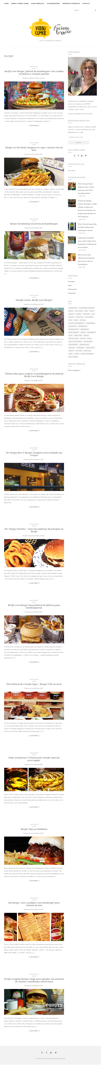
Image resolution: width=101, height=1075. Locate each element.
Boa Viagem (79, 311)
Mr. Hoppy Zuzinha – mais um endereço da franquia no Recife (34, 530)
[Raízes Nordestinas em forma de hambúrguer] (34, 245)
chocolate (79, 317)
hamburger (72, 326)
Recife (89, 338)
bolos (92, 311)
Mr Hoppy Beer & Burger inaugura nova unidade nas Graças (34, 454)
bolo (86, 311)
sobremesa (80, 347)
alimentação (73, 308)
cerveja (71, 317)
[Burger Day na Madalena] (34, 851)
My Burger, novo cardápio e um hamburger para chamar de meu (34, 904)
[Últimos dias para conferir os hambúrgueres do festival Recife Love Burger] (34, 398)
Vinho (70, 285)
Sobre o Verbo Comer (20, 3)
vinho (71, 353)
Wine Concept (73, 356)
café (93, 314)
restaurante (88, 341)
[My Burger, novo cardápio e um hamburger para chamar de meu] (34, 927)
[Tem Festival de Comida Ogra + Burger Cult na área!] (34, 706)
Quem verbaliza (37, 3)
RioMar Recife (84, 344)
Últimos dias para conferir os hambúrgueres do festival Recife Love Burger (34, 375)
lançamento (84, 329)
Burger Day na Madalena (34, 829)
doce (70, 320)
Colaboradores (53, 3)
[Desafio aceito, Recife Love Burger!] (34, 322)
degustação (89, 317)
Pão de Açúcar (74, 338)
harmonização (74, 329)
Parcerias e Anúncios (71, 3)
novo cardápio (74, 332)
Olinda (83, 332)
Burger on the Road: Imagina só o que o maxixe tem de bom (34, 149)
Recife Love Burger (75, 341)
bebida (71, 311)
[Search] (95, 10)
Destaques (34, 66)
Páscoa (86, 335)
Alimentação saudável (86, 308)
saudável (72, 347)
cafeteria (86, 314)
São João (79, 350)
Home (6, 3)
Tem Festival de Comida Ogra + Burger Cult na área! (34, 684)
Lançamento (72, 293)
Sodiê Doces (90, 347)
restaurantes (73, 344)
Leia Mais (34, 125)
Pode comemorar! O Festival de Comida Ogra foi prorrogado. (34, 759)
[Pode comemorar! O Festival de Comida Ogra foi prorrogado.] (34, 779)
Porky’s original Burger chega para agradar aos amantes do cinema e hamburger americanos (34, 980)
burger (71, 314)
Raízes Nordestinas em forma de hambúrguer (34, 223)
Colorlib (49, 1058)
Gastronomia (72, 289)
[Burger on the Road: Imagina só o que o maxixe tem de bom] (34, 172)
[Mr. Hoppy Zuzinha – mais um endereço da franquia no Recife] (34, 553)
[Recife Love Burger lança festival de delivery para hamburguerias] (34, 629)
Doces (76, 320)
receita (82, 338)
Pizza (70, 335)
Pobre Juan (78, 335)
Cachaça (78, 314)
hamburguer (82, 326)
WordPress (62, 1058)
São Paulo (87, 350)
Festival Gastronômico (76, 323)
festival (83, 320)
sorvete (71, 350)
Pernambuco (91, 332)
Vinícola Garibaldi (87, 353)
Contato (86, 3)
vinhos (77, 353)
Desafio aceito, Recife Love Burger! (34, 300)
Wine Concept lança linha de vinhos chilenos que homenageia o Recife (87, 227)
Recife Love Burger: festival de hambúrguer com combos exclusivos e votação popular (34, 72)
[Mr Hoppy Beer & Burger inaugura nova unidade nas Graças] (34, 477)
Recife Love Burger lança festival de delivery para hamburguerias (34, 606)
